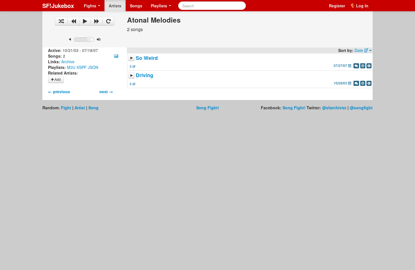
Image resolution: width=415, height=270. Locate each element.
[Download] (362, 65)
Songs (136, 5)
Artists (115, 5)
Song (93, 107)
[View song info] (369, 65)
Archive (68, 61)
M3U (71, 67)
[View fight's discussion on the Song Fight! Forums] (356, 65)
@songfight (361, 107)
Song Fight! (207, 107)
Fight (66, 107)
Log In (362, 5)
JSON (93, 67)
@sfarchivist (334, 107)
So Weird (147, 57)
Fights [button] (90, 5)
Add (57, 79)
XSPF (82, 67)
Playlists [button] (159, 5)
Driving (144, 75)
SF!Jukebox (58, 5)
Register (337, 5)
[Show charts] (116, 56)
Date (359, 50)
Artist (80, 107)
